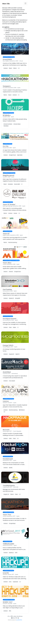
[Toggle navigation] (25, 3)
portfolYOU (19, 620)
